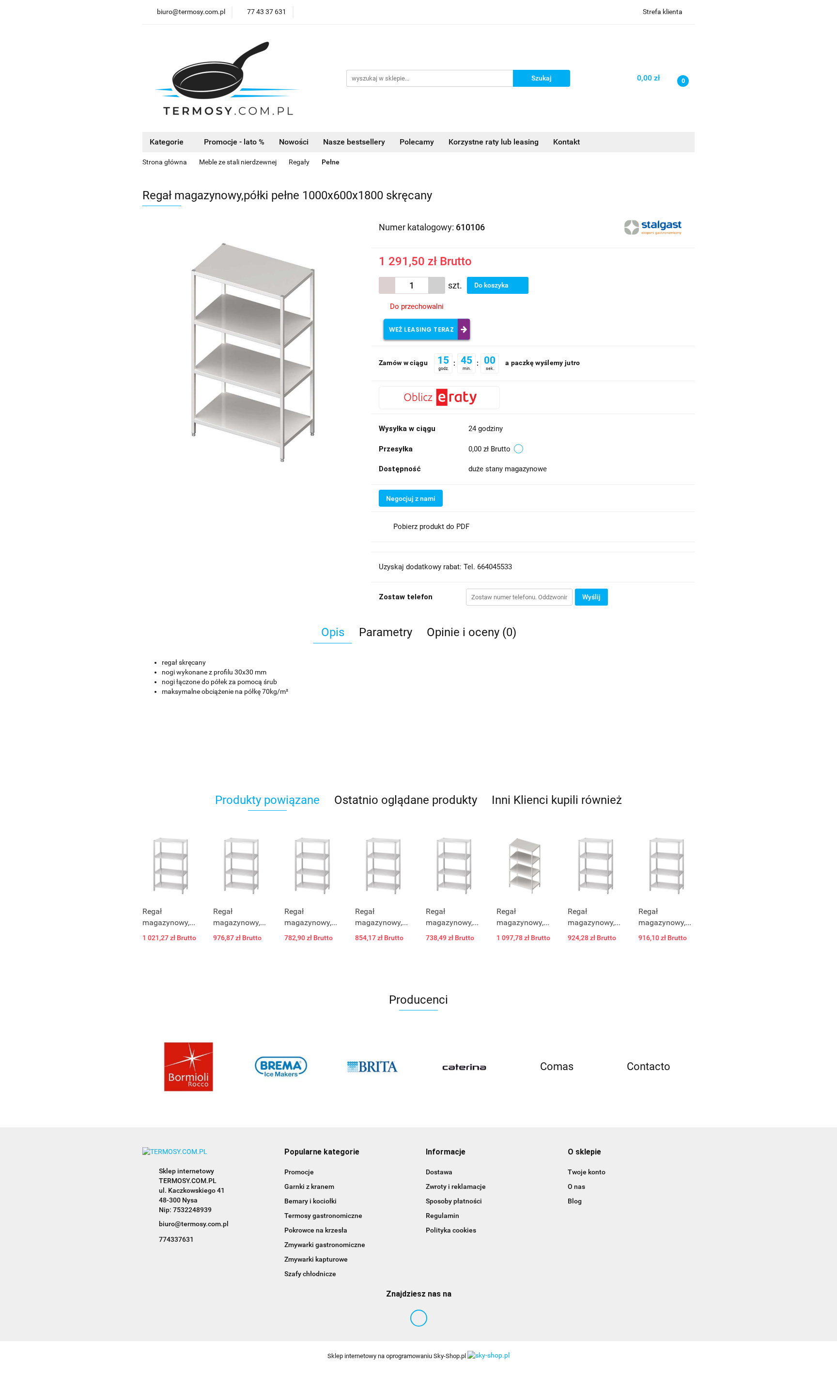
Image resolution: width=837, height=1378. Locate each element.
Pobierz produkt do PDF (431, 526)
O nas (576, 1186)
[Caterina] (464, 1066)
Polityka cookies (451, 1230)
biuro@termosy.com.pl (194, 1224)
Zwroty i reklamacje (456, 1186)
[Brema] (280, 1066)
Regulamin (442, 1215)
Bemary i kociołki (310, 1201)
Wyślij (591, 597)
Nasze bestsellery (354, 141)
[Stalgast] (654, 226)
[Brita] (372, 1066)
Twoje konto (586, 1172)
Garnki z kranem (309, 1186)
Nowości (294, 141)
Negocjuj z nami (410, 498)
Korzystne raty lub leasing (494, 141)
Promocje (299, 1172)
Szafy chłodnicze (310, 1274)
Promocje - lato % (234, 141)
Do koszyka (492, 285)
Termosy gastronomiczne (323, 1215)
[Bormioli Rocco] (188, 1066)
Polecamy (417, 141)
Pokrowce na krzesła (315, 1230)
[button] (321, 1152)
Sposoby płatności (454, 1201)
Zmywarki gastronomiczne (324, 1245)
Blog (575, 1201)
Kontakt (566, 141)
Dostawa (439, 1172)
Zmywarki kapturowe (316, 1259)
